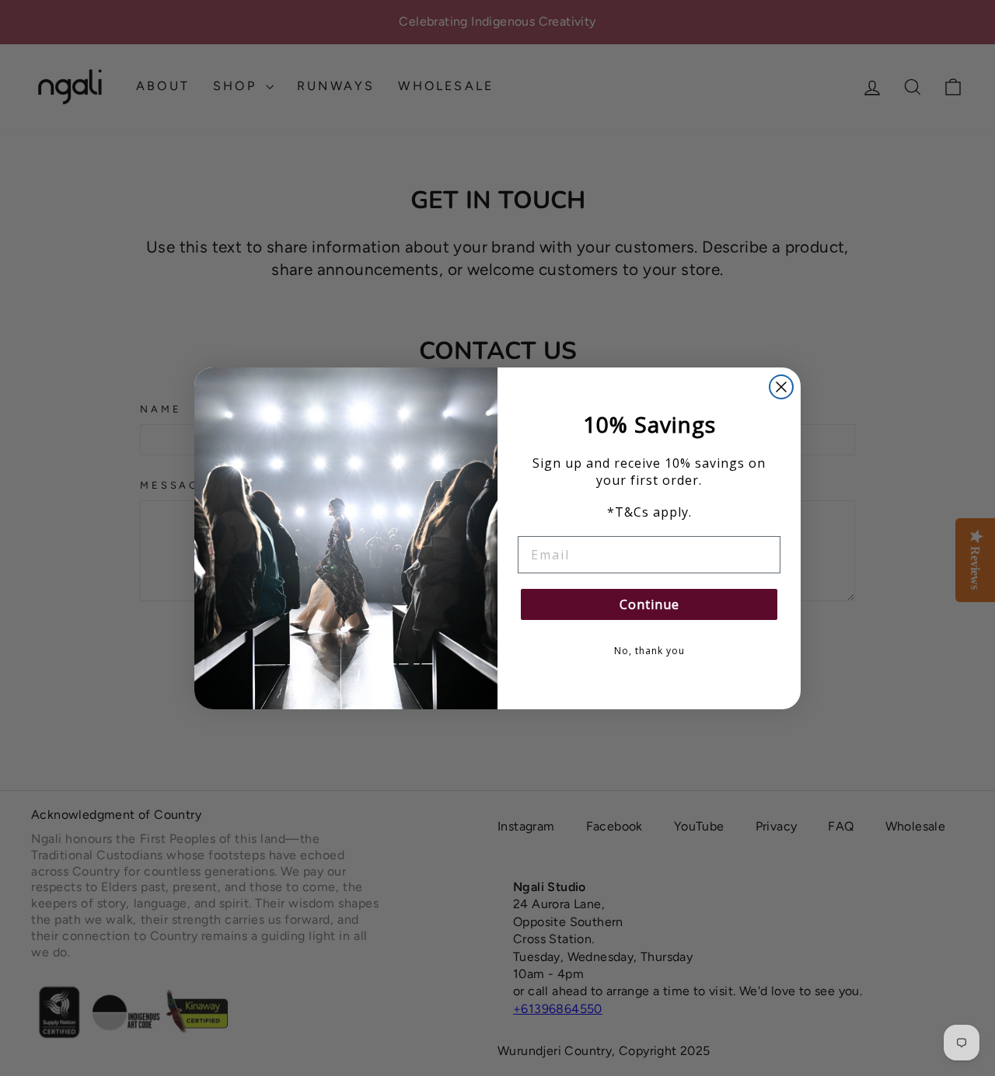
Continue (649, 604)
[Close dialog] (781, 387)
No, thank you (649, 650)
